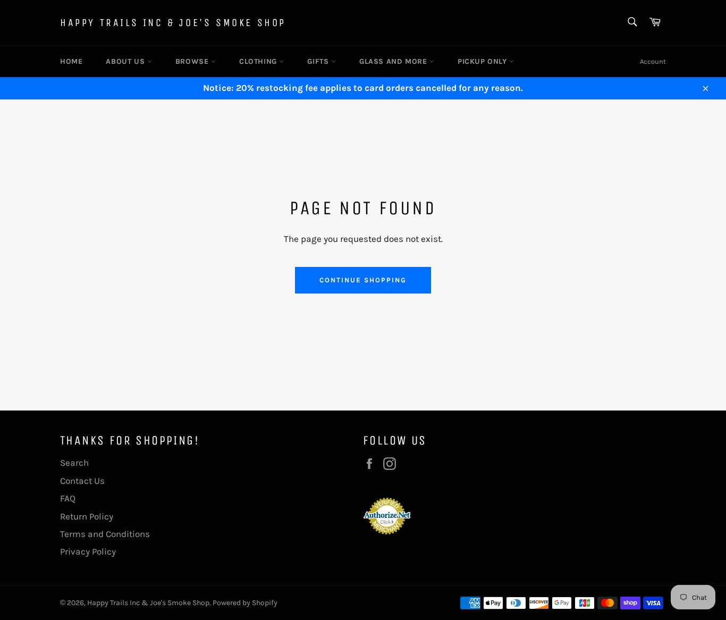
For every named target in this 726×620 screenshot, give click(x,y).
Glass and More (394, 61)
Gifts (319, 61)
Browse (193, 61)
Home (71, 61)
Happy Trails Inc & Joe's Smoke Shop (173, 22)
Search (74, 462)
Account (653, 61)
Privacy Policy (88, 551)
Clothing (259, 61)
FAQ (67, 498)
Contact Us (82, 480)
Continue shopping (362, 280)
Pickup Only (483, 61)
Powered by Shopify (245, 603)
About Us (126, 61)
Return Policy (86, 516)
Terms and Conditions (105, 534)
